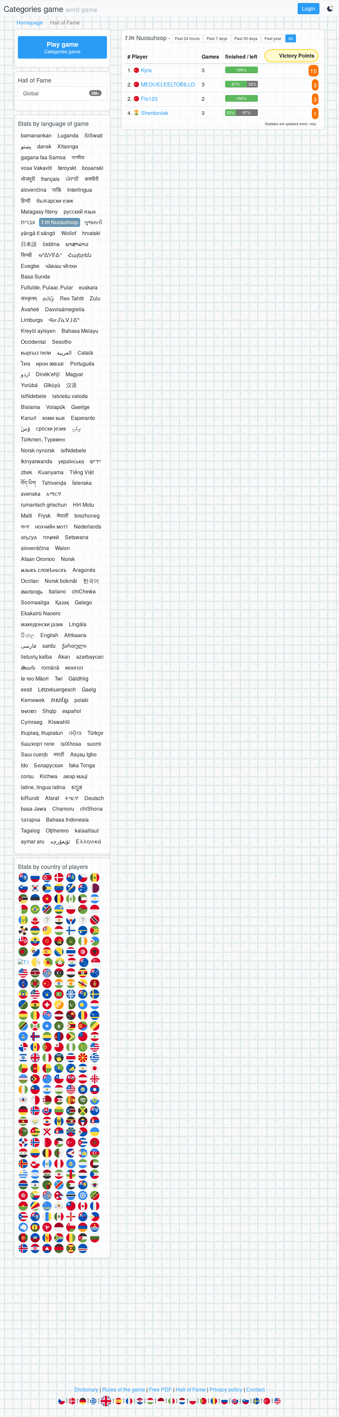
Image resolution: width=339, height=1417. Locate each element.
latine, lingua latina (43, 787)
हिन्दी (25, 200)
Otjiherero (57, 830)
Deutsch (94, 798)
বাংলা (25, 526)
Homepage (30, 22)
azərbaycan (90, 656)
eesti (26, 689)
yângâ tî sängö (38, 233)
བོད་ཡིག (28, 482)
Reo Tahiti (72, 298)
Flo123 (149, 98)
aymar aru (32, 841)
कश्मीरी (92, 178)
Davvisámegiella (64, 309)
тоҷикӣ (51, 537)
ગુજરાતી (93, 222)
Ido (24, 765)
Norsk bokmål (61, 580)
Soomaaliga (35, 602)
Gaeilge (80, 407)
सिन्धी (26, 255)
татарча (30, 819)
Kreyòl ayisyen (38, 330)
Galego (83, 602)
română (50, 667)
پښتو (26, 146)
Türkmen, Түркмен (43, 439)
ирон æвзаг (50, 363)
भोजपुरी (28, 178)
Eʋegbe (30, 266)
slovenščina (35, 548)
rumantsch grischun (44, 504)
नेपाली (63, 515)
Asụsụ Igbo (83, 754)
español (71, 711)
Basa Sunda (35, 276)
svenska (30, 493)
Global (61, 93)
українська (71, 461)
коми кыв (53, 418)
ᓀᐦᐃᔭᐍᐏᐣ (50, 255)
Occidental (33, 341)
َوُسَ (25, 428)
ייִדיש (95, 461)
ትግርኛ (71, 798)
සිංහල (27, 635)
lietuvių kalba (36, 656)
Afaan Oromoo (38, 559)
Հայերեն (79, 255)
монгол (74, 667)
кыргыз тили (36, 352)
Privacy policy (226, 1389)
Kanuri (28, 418)
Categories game (50, 8)
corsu (27, 776)
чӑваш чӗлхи (61, 266)
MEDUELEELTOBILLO (168, 84)
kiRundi (30, 798)
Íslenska (82, 482)
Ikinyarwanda (36, 461)
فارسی (28, 645)
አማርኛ (53, 493)
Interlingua (79, 189)
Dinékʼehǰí (48, 374)
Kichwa (48, 776)
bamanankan (36, 135)
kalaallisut (87, 830)
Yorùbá (29, 385)
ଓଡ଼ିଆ (75, 732)
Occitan (30, 580)
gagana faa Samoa (43, 157)
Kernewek (33, 700)
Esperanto (83, 418)
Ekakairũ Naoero (41, 613)
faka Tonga (82, 765)
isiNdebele (33, 396)
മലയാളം (32, 591)
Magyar (74, 374)
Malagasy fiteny (39, 211)
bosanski (92, 168)
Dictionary (86, 1389)
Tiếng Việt (82, 472)
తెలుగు (28, 667)
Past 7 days (217, 38)
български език (54, 200)
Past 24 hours (187, 38)
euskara (88, 287)
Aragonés (84, 570)
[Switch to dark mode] (330, 8)
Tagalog (30, 830)
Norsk (68, 559)
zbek (26, 472)
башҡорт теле (38, 743)
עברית (28, 222)
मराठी (59, 754)
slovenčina (33, 189)
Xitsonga (67, 146)
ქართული (74, 645)
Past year (273, 38)
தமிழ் (48, 298)
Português (82, 363)
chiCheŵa (84, 591)
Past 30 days (246, 38)
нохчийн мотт (51, 526)
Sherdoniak (154, 113)
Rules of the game (123, 1389)
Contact (255, 1389)
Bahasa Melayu (80, 330)
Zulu (95, 298)
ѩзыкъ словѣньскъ (44, 570)
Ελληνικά (88, 841)
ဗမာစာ (28, 711)
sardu (49, 645)
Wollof (68, 233)
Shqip (49, 711)
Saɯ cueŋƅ (34, 754)
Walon (62, 548)
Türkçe (95, 732)
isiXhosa (71, 743)
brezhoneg (87, 515)
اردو (25, 374)
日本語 (29, 244)
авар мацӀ (75, 776)
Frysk (44, 515)
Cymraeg (31, 722)
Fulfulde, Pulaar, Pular (47, 287)
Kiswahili (59, 722)
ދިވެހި (76, 428)
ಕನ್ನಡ (76, 787)
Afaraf (52, 798)
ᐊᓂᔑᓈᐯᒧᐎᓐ (64, 320)
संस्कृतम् (29, 298)
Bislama (30, 407)
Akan (64, 656)
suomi (94, 743)
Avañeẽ (30, 309)
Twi (59, 678)
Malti (26, 515)
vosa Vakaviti (36, 168)
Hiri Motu (83, 504)
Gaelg (89, 689)
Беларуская (48, 765)
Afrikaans (75, 635)
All (290, 38)
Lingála (77, 624)
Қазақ (62, 602)
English (49, 635)
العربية (64, 352)
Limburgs (32, 320)
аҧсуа (29, 537)
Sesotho (62, 341)
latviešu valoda (70, 396)
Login (308, 8)
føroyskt (67, 168)
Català (85, 352)
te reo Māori (35, 678)
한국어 (91, 580)
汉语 (71, 385)
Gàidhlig (78, 678)
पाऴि (56, 189)
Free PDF (160, 1389)
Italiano (57, 591)
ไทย (25, 363)
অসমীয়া (78, 157)
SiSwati (93, 135)
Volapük (55, 407)
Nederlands (87, 526)
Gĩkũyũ (52, 385)
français (50, 178)
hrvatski (91, 233)
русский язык (80, 211)
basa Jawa (33, 808)
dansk (44, 146)
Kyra (146, 70)
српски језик (51, 428)
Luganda (68, 135)
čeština (51, 244)
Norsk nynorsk (38, 450)
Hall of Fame (191, 1389)
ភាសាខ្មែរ (60, 700)
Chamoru (63, 808)
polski (81, 700)
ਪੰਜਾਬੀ (72, 178)
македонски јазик (42, 624)
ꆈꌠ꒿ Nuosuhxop (59, 222)
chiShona (91, 808)
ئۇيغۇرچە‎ (60, 841)
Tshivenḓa (54, 482)
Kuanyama (51, 472)
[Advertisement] (169, 1324)
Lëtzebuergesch (57, 689)
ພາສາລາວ (77, 244)
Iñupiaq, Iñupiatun (42, 732)
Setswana (76, 537)
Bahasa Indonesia (67, 819)
